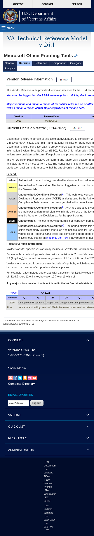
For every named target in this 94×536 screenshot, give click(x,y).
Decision (24, 63)
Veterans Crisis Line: (22, 350)
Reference (41, 63)
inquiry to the (57, 237)
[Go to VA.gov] (30, 16)
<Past (13, 292)
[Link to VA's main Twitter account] (20, 377)
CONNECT (15, 340)
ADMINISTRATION (21, 450)
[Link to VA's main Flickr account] (29, 377)
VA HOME (15, 415)
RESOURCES (17, 438)
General (9, 63)
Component (59, 63)
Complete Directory (21, 383)
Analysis (10, 68)
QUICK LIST (16, 426)
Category (75, 63)
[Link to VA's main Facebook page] (15, 377)
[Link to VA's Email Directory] (10, 377)
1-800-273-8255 (19, 355)
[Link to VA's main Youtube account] (34, 377)
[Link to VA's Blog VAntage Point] (25, 377)
